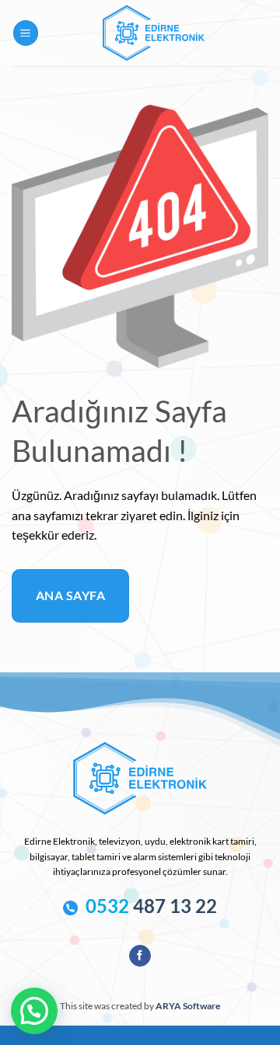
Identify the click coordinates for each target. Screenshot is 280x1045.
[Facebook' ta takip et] (139, 956)
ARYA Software (188, 1006)
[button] (25, 33)
